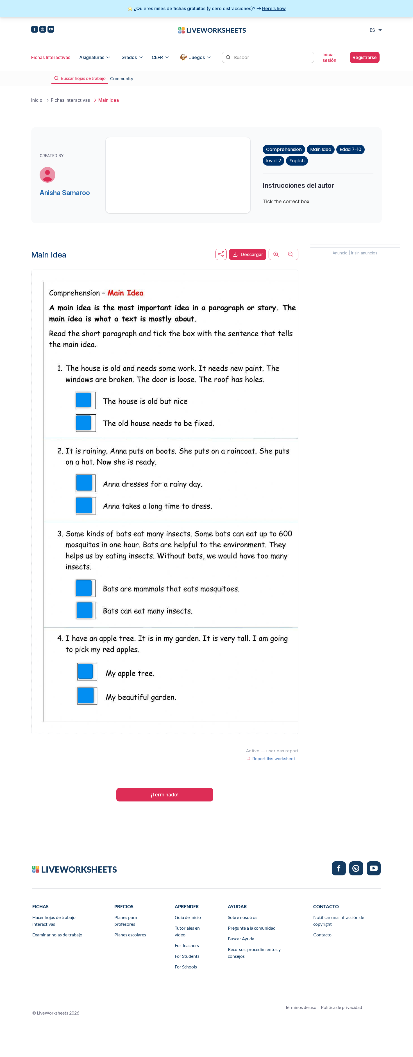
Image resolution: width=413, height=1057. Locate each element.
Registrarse (365, 57)
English (297, 160)
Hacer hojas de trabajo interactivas (54, 920)
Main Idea (320, 149)
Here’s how (274, 8)
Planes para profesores (125, 920)
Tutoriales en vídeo (187, 931)
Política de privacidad (341, 1007)
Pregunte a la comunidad (252, 927)
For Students (187, 956)
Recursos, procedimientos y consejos (254, 953)
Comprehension (284, 149)
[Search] (228, 57)
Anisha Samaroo (65, 193)
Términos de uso (300, 1007)
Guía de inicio (188, 917)
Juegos (197, 57)
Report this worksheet (273, 758)
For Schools (186, 966)
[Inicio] (212, 30)
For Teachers (187, 945)
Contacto (322, 934)
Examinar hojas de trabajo (57, 934)
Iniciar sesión (329, 57)
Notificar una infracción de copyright (338, 920)
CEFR (157, 57)
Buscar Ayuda (241, 938)
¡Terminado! (165, 795)
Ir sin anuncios (364, 252)
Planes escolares (130, 934)
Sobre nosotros (242, 917)
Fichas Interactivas (50, 57)
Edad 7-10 (350, 149)
